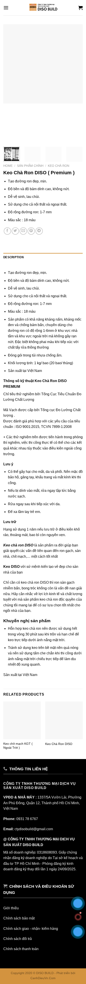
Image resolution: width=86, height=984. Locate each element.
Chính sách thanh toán (21, 949)
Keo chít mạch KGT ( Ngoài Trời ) (18, 745)
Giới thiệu (11, 908)
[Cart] (80, 8)
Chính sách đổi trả (17, 939)
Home (8, 165)
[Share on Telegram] (39, 231)
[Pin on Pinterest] (31, 231)
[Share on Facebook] (7, 231)
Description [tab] (13, 257)
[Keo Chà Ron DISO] (64, 720)
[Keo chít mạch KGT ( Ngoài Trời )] (22, 720)
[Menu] (6, 7)
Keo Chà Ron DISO (58, 744)
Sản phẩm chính (30, 165)
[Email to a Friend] (23, 231)
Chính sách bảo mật (19, 918)
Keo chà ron (58, 165)
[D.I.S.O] (43, 7)
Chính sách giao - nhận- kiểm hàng (30, 928)
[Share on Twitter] (15, 231)
